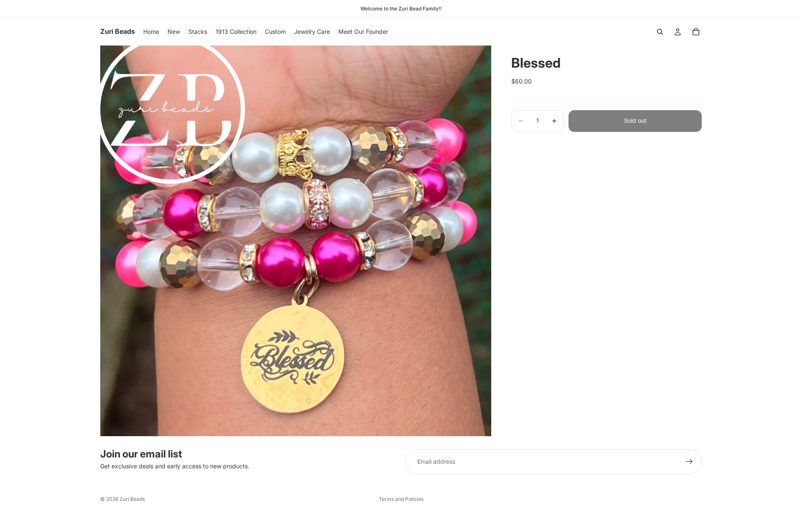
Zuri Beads (132, 499)
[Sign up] (689, 461)
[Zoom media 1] (295, 240)
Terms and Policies (401, 499)
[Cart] (696, 32)
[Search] (660, 32)
